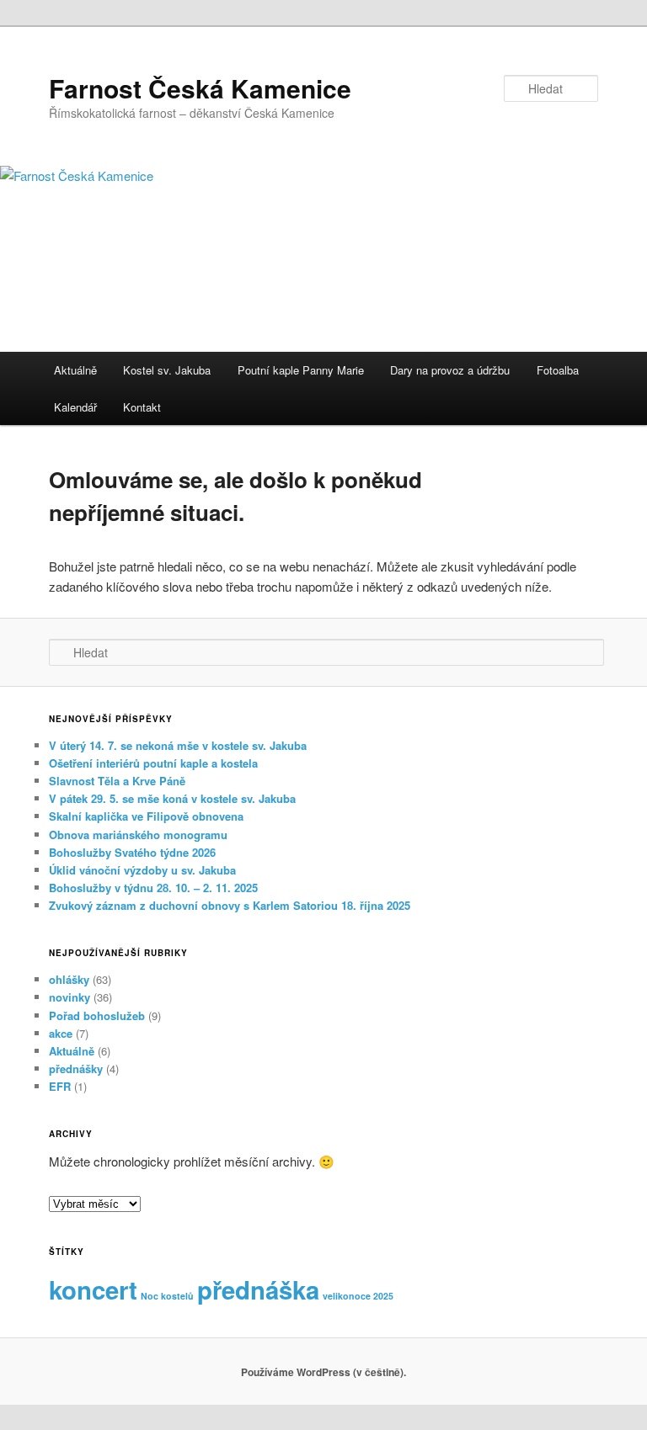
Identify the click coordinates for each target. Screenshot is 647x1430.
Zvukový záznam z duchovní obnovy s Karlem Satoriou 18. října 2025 (229, 905)
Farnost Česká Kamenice (200, 88)
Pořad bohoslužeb (97, 1015)
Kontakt (142, 407)
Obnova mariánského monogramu (138, 835)
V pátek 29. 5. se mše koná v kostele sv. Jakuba (172, 798)
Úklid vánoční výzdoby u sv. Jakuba (142, 870)
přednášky (76, 1068)
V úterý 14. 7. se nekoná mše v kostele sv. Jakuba (178, 745)
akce (60, 1033)
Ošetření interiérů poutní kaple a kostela (153, 763)
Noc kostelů (167, 1295)
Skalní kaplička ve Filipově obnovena (146, 816)
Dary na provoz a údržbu (450, 370)
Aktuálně (75, 370)
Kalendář (75, 407)
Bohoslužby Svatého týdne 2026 (132, 852)
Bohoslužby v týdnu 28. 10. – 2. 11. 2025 (153, 888)
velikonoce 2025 (358, 1295)
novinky (69, 997)
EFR (60, 1086)
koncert (93, 1289)
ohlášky (69, 979)
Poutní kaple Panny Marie (301, 370)
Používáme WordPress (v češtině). (323, 1371)
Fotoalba (558, 370)
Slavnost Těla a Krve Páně (117, 781)
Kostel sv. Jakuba (167, 370)
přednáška (258, 1289)
